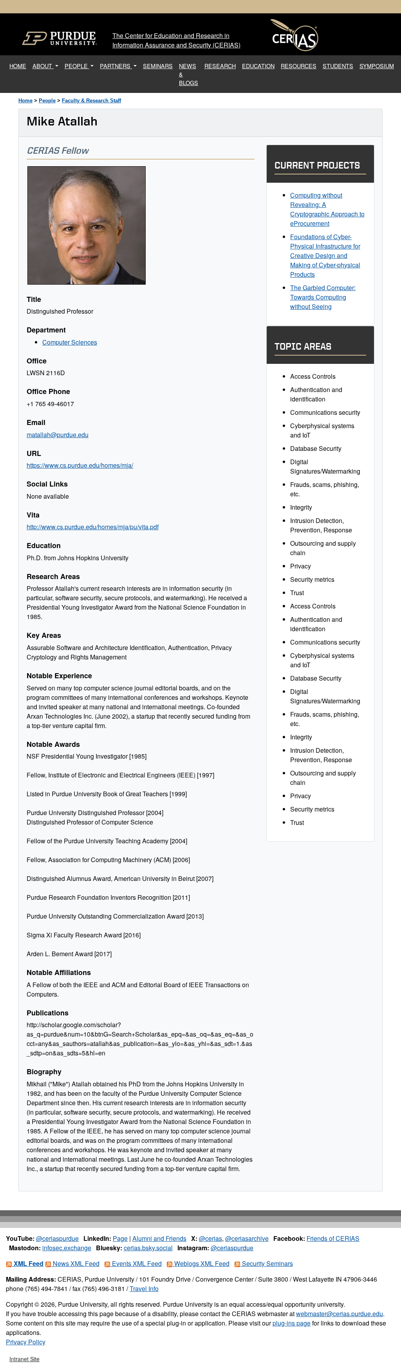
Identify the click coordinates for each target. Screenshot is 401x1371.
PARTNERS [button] (116, 66)
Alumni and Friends (159, 1238)
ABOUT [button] (43, 66)
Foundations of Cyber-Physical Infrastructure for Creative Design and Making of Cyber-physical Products (325, 255)
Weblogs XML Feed (201, 1263)
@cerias (210, 1238)
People (47, 101)
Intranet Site (24, 1359)
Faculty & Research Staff (91, 101)
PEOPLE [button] (77, 66)
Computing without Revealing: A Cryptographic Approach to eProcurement (327, 209)
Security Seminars (266, 1263)
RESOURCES (298, 66)
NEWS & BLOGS (188, 74)
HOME (19, 65)
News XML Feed (75, 1263)
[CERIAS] (294, 35)
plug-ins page (292, 1322)
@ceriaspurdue (57, 1238)
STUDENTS (338, 66)
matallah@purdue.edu (58, 434)
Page (120, 1238)
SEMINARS (158, 66)
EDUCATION (258, 66)
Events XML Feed (136, 1263)
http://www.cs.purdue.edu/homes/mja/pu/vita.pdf (93, 526)
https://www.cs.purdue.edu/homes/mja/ (80, 465)
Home (25, 101)
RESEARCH (220, 66)
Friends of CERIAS (333, 1238)
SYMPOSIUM (376, 66)
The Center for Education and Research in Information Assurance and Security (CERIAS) (176, 40)
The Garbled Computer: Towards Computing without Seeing (323, 297)
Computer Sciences (69, 342)
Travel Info (144, 1288)
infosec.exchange (66, 1247)
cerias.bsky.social (148, 1247)
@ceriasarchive (247, 1238)
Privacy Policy (25, 1341)
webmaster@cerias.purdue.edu (339, 1313)
